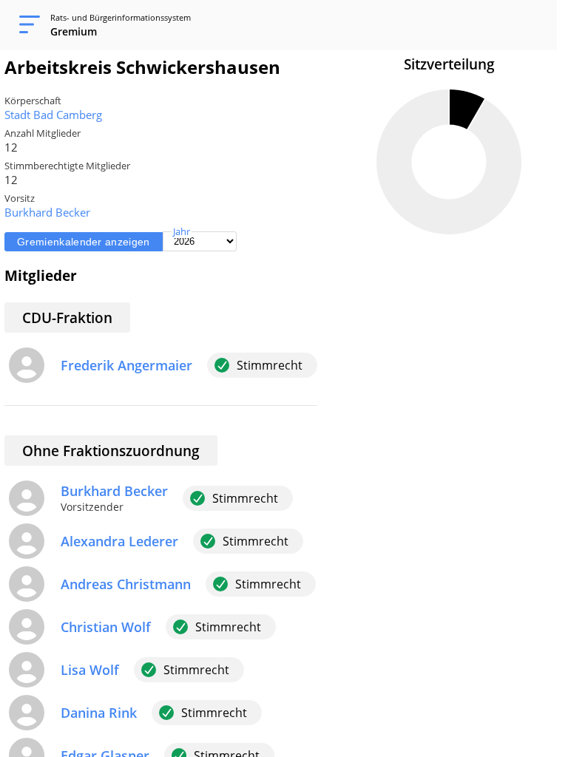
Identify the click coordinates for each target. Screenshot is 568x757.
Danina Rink (99, 713)
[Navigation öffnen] (25, 25)
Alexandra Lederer (119, 541)
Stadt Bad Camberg (53, 114)
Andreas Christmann (126, 584)
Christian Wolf (106, 627)
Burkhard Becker (47, 212)
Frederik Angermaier (126, 365)
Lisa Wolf (90, 670)
